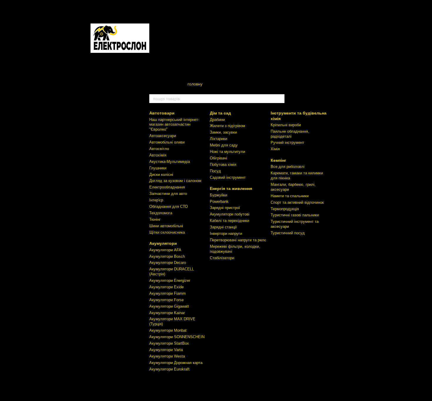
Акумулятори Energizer (169, 280)
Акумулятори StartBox (169, 343)
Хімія (275, 149)
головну (194, 84)
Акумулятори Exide (166, 287)
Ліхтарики (218, 139)
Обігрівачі (218, 158)
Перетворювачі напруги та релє (238, 240)
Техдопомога (160, 213)
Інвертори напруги (226, 233)
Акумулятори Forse (166, 300)
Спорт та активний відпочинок (297, 202)
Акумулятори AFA (165, 250)
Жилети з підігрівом (227, 126)
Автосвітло (159, 148)
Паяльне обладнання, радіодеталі (290, 134)
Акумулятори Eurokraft (169, 369)
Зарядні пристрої (225, 207)
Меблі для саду (224, 145)
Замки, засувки (223, 132)
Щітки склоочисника (167, 232)
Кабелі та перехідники (229, 220)
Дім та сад (220, 113)
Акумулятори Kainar (167, 313)
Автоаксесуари (162, 136)
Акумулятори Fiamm (167, 293)
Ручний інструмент (287, 142)
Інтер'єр (156, 200)
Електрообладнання (167, 187)
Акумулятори (163, 243)
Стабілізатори (222, 258)
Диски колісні (161, 174)
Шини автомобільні (166, 226)
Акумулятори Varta (166, 350)
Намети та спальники (290, 196)
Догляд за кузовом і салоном (175, 180)
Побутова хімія (223, 164)
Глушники (157, 168)
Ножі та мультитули (227, 151)
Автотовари (162, 113)
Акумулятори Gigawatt (169, 306)
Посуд (215, 171)
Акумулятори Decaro (167, 262)
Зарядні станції (223, 227)
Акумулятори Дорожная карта (175, 362)
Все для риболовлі (287, 166)
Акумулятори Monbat (168, 330)
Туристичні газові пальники (295, 215)
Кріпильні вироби (286, 125)
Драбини (217, 119)
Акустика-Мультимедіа (169, 161)
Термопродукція (285, 209)
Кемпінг (278, 160)
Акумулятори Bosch (167, 256)
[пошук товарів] (279, 98)
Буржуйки (218, 195)
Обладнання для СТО (168, 206)
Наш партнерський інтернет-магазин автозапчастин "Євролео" (174, 124)
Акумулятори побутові (230, 214)
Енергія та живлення (231, 188)
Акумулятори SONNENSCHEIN (177, 337)
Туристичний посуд (288, 233)
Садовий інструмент (228, 177)
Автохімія (157, 155)
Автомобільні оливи (167, 142)
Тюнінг (155, 219)
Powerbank (219, 201)
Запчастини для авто (168, 193)
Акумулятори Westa (167, 356)
